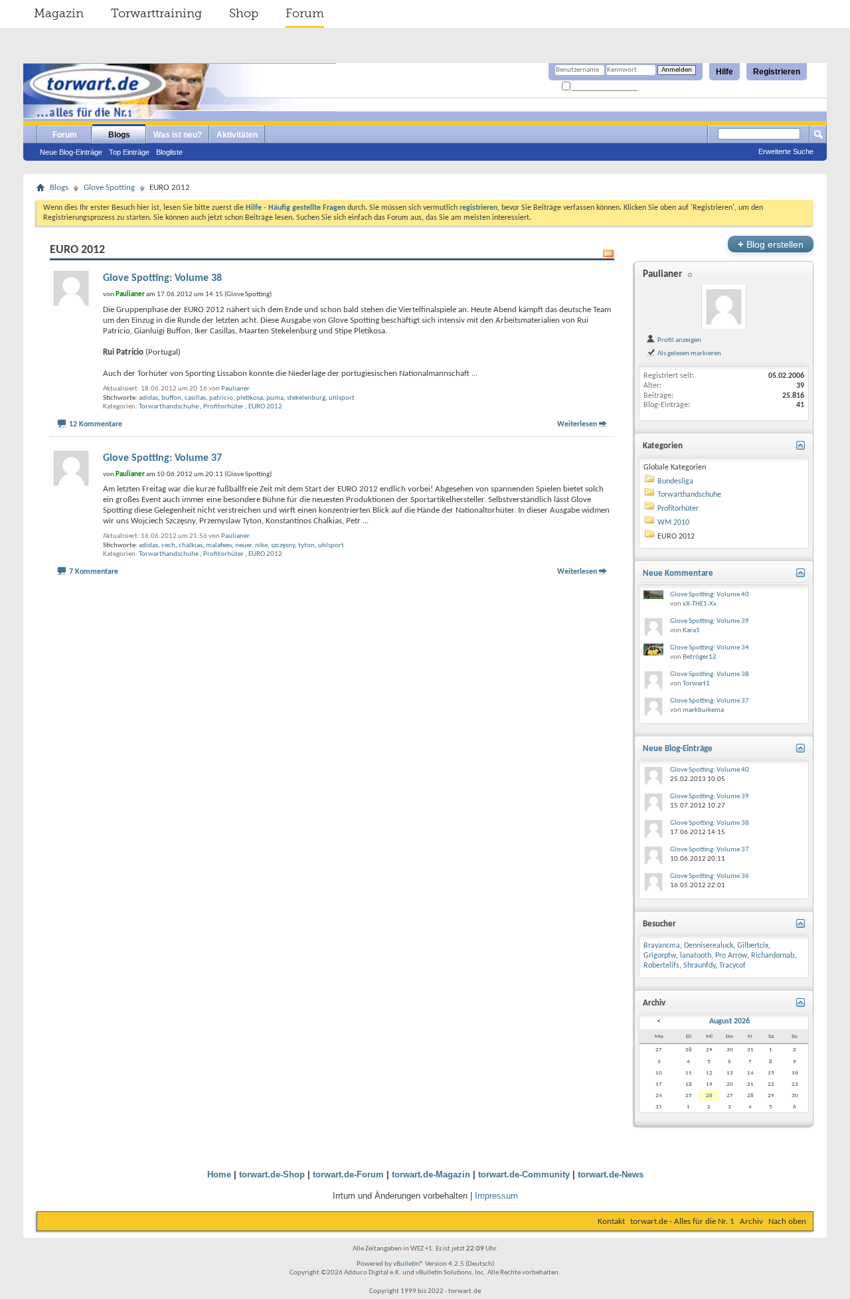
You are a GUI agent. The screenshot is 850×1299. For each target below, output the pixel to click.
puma (275, 398)
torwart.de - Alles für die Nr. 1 (682, 1221)
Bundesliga (675, 481)
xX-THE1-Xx (700, 604)
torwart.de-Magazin (431, 1174)
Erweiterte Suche (785, 151)
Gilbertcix (752, 946)
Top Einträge (129, 152)
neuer (243, 545)
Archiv (751, 1221)
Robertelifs (661, 966)
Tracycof (732, 966)
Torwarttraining (156, 13)
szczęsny (283, 545)
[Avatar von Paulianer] (724, 307)
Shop (243, 13)
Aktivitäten (237, 134)
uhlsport (342, 398)
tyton (306, 545)
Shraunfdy (699, 966)
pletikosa (249, 398)
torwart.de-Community (524, 1174)
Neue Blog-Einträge (71, 152)
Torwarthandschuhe (169, 406)
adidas (148, 398)
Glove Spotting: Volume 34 (709, 647)
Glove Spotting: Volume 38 (162, 278)
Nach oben (787, 1221)
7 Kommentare (93, 572)
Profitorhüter (223, 406)
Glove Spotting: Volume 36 (709, 876)
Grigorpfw (659, 956)
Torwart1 (696, 683)
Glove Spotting (109, 187)
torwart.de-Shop (272, 1174)
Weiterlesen (577, 424)
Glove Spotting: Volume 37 (162, 458)
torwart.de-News (610, 1174)
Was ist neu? (177, 134)
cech (168, 545)
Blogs (119, 134)
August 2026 (729, 1021)
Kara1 (691, 630)
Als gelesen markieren (688, 353)
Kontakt (611, 1221)
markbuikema (703, 710)
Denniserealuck (708, 946)
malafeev (219, 545)
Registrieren (776, 71)
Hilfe (724, 71)
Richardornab (772, 956)
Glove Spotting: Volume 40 (709, 594)
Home (219, 1174)
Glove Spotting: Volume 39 (709, 621)
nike (261, 545)
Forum (305, 13)
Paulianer (235, 388)
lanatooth (695, 956)
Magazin (59, 13)
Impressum (496, 1196)
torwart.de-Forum (348, 1174)
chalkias (191, 545)
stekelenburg (306, 398)
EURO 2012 (265, 406)
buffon (171, 398)
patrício (221, 398)
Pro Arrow (731, 956)
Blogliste (169, 152)
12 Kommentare (95, 424)
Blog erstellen (771, 244)
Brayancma (661, 946)
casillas (195, 398)
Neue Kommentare (678, 573)
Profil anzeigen (678, 340)
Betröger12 (700, 657)
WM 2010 (673, 523)
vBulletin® (408, 1264)
